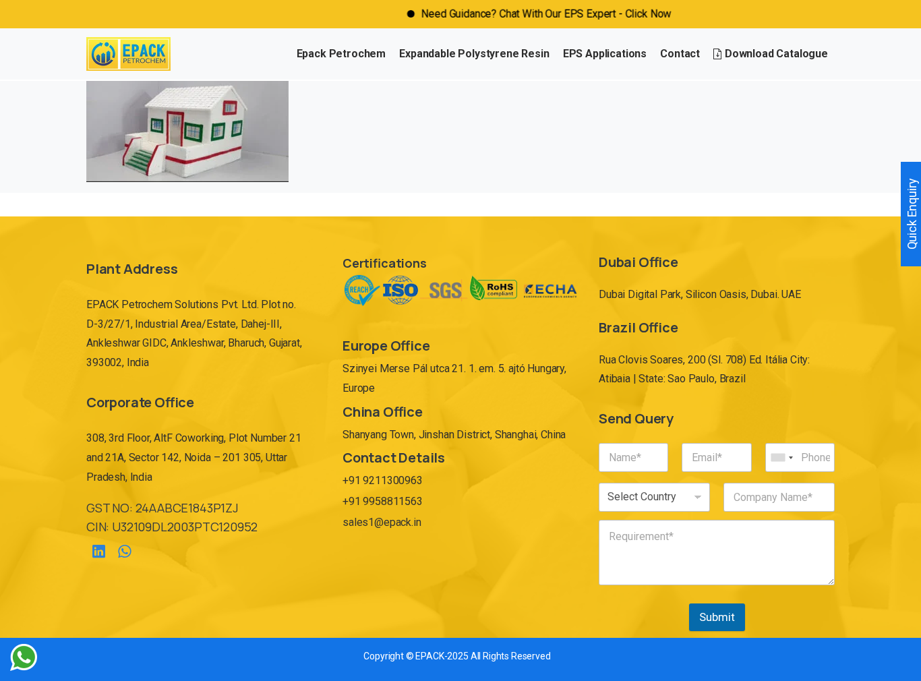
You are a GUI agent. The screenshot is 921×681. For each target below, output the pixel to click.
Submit (717, 617)
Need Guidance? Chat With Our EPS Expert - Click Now (529, 13)
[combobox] (781, 457)
